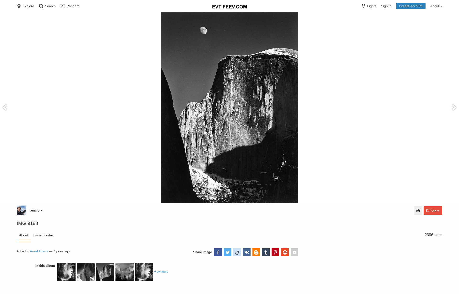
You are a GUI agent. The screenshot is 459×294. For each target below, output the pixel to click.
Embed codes (43, 235)
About (23, 235)
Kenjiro (34, 210)
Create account (410, 6)
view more (161, 271)
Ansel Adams (39, 251)
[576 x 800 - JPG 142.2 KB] (418, 210)
